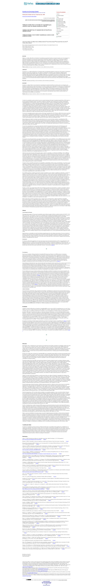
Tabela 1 (58, 261)
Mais (59, 33)
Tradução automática (61, 25)
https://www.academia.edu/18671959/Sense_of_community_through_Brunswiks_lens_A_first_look (39, 453)
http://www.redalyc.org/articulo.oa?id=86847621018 (31, 449)
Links (45, 439)
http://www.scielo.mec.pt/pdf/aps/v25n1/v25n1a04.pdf (31, 439)
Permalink (59, 36)
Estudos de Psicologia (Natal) (30, 11)
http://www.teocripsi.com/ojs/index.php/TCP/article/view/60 (32, 471)
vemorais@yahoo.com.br (26, 575)
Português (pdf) (60, 18)
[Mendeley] (57, 33)
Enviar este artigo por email (62, 26)
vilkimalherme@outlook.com (43, 568)
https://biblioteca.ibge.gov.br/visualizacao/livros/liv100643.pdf (33, 488)
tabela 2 (65, 320)
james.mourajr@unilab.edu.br (27, 566)
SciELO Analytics (61, 15)
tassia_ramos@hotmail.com (43, 570)
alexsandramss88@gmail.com (32, 572)
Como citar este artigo (62, 22)
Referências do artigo (61, 21)
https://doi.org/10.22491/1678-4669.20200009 (29, 16)
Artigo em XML (60, 20)
